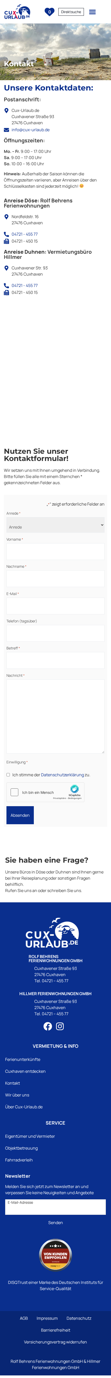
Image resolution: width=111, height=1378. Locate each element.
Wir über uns (17, 1095)
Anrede (13, 513)
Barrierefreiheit (55, 1330)
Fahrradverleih (19, 1160)
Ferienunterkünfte (22, 1059)
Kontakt (12, 1083)
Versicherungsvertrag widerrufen (55, 1342)
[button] (92, 11)
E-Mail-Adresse (20, 1202)
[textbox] (71, 12)
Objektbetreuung (21, 1148)
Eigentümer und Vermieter (30, 1136)
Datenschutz (79, 1318)
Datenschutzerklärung (62, 775)
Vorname (14, 539)
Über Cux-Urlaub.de (24, 1107)
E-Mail (12, 594)
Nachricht (15, 675)
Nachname (16, 566)
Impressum (47, 1318)
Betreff (13, 648)
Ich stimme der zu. (51, 775)
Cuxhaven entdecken (25, 1071)
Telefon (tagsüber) (21, 621)
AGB (24, 1318)
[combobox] (71, 12)
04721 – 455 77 (55, 981)
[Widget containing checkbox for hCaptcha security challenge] (45, 792)
